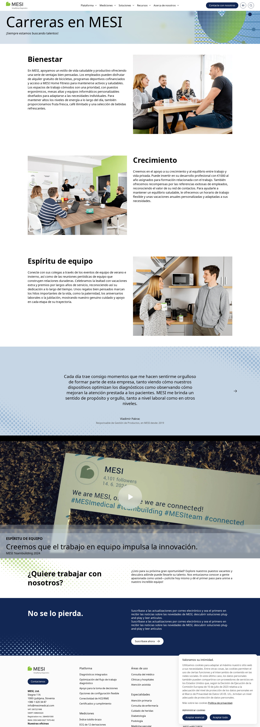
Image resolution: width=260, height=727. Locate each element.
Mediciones (106, 5)
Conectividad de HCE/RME (94, 698)
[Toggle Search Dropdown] (251, 5)
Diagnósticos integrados (93, 674)
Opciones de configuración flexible (99, 693)
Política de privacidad (220, 703)
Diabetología (138, 716)
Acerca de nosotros (165, 5)
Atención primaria (141, 700)
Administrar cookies (193, 710)
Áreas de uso (139, 668)
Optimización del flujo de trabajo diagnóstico (98, 681)
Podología (137, 721)
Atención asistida (141, 684)
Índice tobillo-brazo (90, 719)
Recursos (142, 5)
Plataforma (87, 5)
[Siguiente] (235, 391)
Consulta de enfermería (144, 705)
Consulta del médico (142, 674)
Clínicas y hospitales (142, 679)
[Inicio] (16, 5)
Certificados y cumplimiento (95, 703)
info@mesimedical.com (41, 705)
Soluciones (125, 5)
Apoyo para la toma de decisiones (98, 688)
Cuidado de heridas (142, 710)
